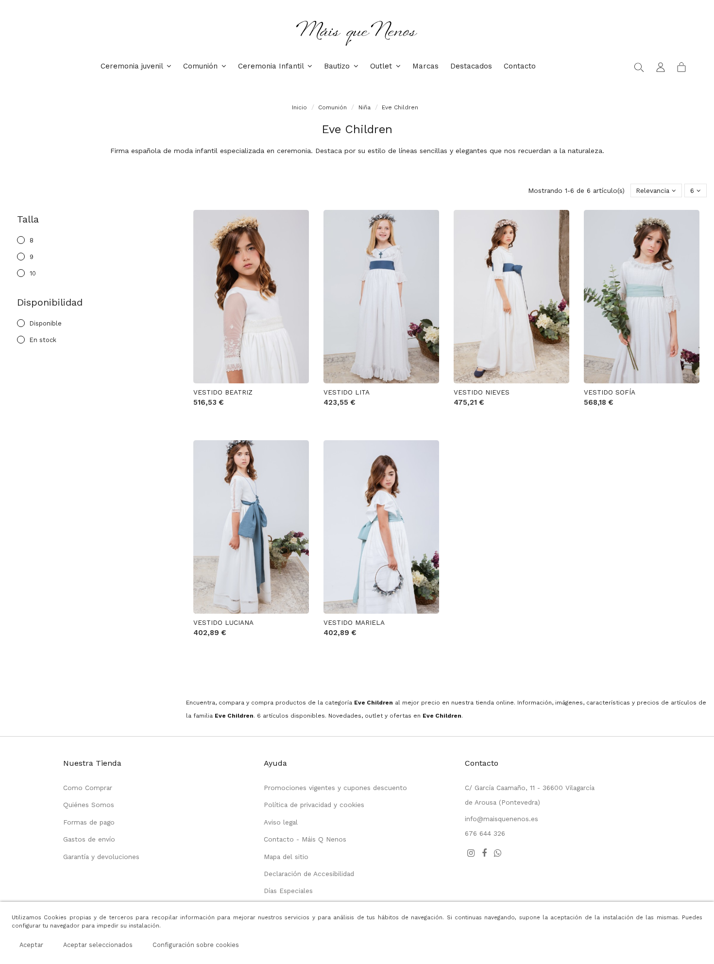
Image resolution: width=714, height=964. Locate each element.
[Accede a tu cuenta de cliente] (660, 66)
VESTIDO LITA (346, 392)
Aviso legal (281, 822)
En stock (43, 340)
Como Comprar (87, 788)
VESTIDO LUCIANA (223, 622)
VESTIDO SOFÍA (609, 392)
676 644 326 (485, 833)
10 (33, 273)
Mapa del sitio (286, 857)
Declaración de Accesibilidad (309, 874)
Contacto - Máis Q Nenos (305, 839)
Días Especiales (288, 891)
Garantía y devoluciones (101, 857)
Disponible (46, 323)
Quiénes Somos (88, 805)
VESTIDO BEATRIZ (223, 392)
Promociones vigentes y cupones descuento (335, 788)
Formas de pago (89, 822)
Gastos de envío (89, 839)
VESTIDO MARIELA (354, 622)
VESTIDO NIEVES (482, 392)
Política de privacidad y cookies (314, 805)
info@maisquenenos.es (501, 819)
